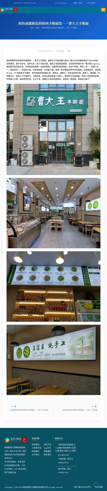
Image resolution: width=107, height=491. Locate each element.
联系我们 (47, 455)
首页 (31, 28)
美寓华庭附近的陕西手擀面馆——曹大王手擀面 (79, 410)
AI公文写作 (91, 3)
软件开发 (47, 445)
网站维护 (35, 451)
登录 (80, 3)
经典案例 (47, 451)
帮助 (37, 28)
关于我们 (35, 455)
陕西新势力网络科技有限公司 (35, 487)
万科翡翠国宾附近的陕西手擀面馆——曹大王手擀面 (29, 410)
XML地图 (99, 487)
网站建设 (35, 445)
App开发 (47, 448)
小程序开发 (36, 448)
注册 (74, 3)
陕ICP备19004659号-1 (83, 487)
